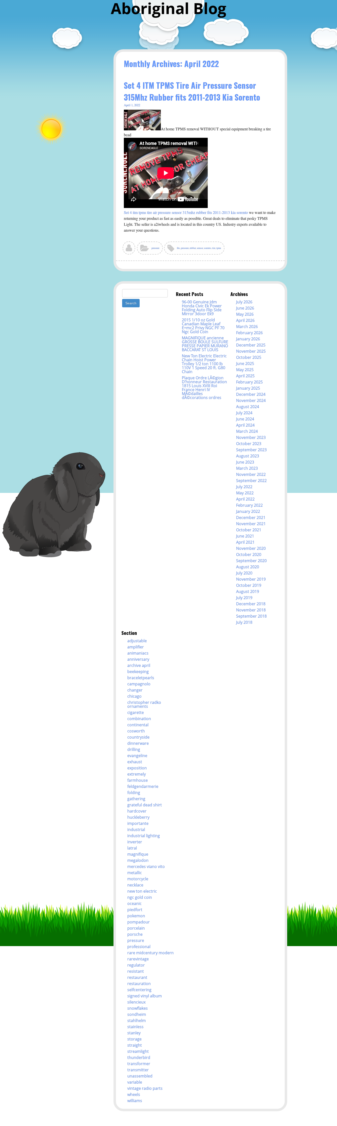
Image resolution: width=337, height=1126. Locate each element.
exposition (137, 768)
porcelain (136, 928)
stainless (135, 1026)
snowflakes (137, 1008)
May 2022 (245, 493)
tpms (218, 248)
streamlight (138, 1051)
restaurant (137, 977)
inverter (134, 842)
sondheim (136, 1014)
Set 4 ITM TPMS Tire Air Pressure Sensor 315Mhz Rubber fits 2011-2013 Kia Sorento (192, 91)
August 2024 (247, 406)
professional (138, 946)
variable (134, 1082)
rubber (193, 248)
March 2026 (247, 326)
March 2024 (247, 431)
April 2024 (245, 425)
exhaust (134, 761)
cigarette (135, 712)
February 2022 (249, 505)
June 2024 (245, 419)
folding (133, 792)
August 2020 (247, 567)
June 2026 (245, 308)
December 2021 (250, 517)
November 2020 (251, 548)
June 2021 (245, 536)
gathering (136, 798)
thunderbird (138, 1057)
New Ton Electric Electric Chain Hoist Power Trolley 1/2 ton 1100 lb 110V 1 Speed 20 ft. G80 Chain (204, 363)
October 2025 (248, 357)
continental (138, 725)
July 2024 (244, 413)
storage (134, 1039)
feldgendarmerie (142, 786)
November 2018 (251, 610)
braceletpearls (140, 677)
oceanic (134, 903)
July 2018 (244, 622)
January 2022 (248, 511)
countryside (138, 737)
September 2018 (251, 616)
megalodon (138, 860)
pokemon (136, 915)
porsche (135, 934)
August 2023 (247, 456)
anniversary (138, 659)
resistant (135, 971)
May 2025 (245, 369)
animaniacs (138, 653)
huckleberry (138, 817)
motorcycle (137, 879)
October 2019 (248, 585)
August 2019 (247, 591)
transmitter (138, 1070)
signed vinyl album (144, 996)
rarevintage (138, 959)
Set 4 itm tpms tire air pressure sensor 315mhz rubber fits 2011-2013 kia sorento (186, 212)
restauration (139, 983)
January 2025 (248, 388)
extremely (136, 774)
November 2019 (251, 579)
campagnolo (138, 684)
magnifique (137, 854)
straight (134, 1045)
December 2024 (250, 394)
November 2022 (251, 474)
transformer (138, 1063)
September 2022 (251, 480)
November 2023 (251, 437)
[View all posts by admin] (129, 249)
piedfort (134, 909)
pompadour (138, 922)
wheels (133, 1094)
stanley (134, 1033)
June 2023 (245, 462)
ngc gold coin (139, 897)
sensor (200, 248)
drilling (133, 749)
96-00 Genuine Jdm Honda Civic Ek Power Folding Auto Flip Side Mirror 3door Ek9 (202, 307)
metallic (134, 872)
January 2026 (248, 339)
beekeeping (138, 671)
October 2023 (248, 443)
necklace (135, 885)
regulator (136, 965)
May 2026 (245, 314)
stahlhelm (136, 1020)
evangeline (137, 755)
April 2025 (245, 376)
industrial (136, 829)
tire (213, 248)
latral (132, 848)
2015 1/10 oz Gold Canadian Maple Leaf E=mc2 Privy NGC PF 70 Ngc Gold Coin (203, 325)
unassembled (139, 1076)
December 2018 (250, 603)
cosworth (136, 731)
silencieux (136, 1002)
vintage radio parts (145, 1088)
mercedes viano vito (146, 866)
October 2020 (248, 554)
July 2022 (244, 486)
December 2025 (250, 345)
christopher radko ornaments (144, 704)
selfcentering (139, 989)
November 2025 (251, 351)
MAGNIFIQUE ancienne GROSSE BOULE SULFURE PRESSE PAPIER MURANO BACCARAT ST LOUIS (205, 343)
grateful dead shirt (144, 805)
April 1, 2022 (132, 105)
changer (135, 690)
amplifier (135, 647)
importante (138, 823)
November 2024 (251, 400)
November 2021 (251, 523)
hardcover (137, 811)
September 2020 (251, 560)
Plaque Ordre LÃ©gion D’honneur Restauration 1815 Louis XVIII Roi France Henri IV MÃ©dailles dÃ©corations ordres (204, 387)
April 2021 (245, 542)
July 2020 (244, 573)
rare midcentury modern (150, 952)
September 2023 (251, 449)
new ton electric (142, 891)
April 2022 (245, 499)
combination (139, 718)
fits (178, 248)
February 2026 (249, 332)
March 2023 (247, 468)
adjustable (137, 640)
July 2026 (244, 302)
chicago (134, 696)
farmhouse (137, 780)
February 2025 (249, 382)
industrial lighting (143, 835)
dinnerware (138, 743)
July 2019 (244, 597)
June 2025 (245, 363)
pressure (155, 248)
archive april (138, 665)
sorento (207, 248)
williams (134, 1100)
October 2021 (248, 530)
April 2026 (245, 320)
